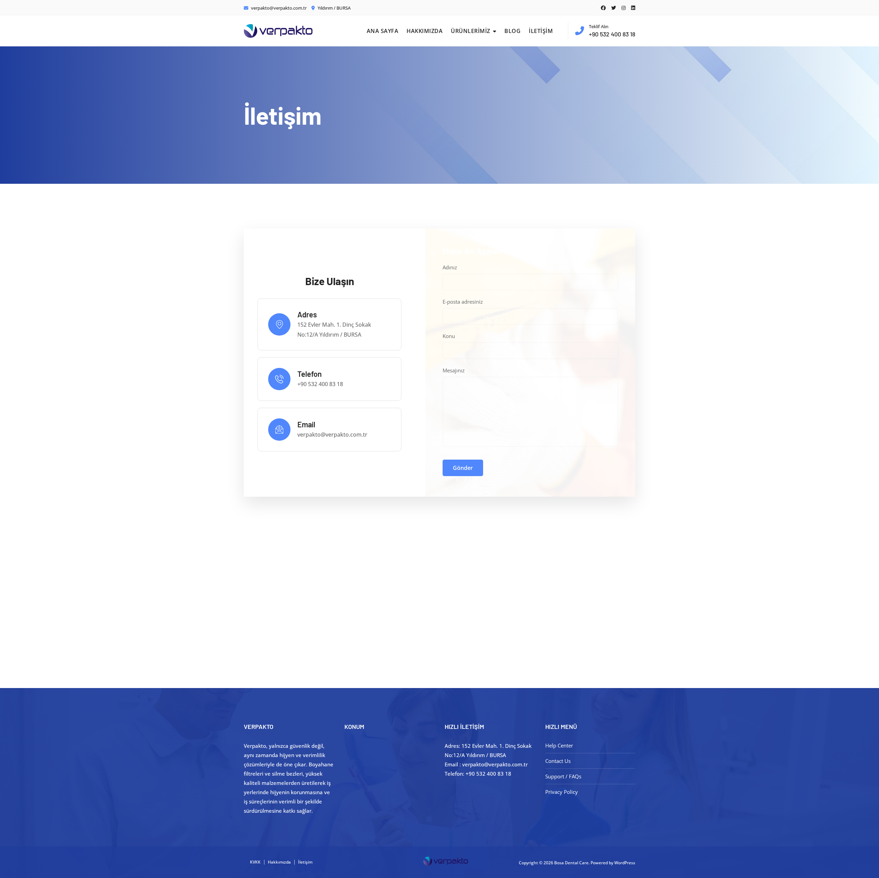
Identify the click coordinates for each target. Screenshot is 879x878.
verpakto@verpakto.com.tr (278, 8)
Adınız (450, 267)
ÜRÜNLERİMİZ (470, 31)
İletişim (305, 862)
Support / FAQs (563, 776)
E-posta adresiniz (463, 301)
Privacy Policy (561, 791)
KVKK (255, 862)
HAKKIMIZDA (425, 31)
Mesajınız (454, 370)
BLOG (512, 31)
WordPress (624, 863)
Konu (449, 336)
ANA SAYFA (383, 31)
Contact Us (558, 760)
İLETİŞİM (541, 31)
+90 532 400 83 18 (612, 30)
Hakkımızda (279, 862)
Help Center (559, 745)
